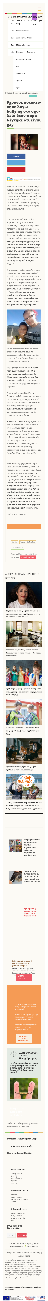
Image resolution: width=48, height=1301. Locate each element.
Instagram (24, 1159)
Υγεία (18, 87)
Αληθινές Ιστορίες (28, 557)
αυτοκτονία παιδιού (27, 542)
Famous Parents (22, 31)
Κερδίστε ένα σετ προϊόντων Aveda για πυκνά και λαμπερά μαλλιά (26, 1027)
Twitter (17, 1159)
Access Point (24, 1256)
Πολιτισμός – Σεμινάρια (25, 52)
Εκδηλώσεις (29, 18)
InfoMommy (14, 18)
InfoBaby (9, 93)
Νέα (17, 66)
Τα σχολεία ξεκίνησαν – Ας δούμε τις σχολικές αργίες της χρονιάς (25, 1006)
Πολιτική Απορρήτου (24, 1287)
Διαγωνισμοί (35, 18)
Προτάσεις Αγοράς (23, 59)
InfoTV (24, 18)
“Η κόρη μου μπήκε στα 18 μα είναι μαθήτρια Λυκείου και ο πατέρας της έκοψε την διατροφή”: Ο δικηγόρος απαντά (24, 1067)
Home (6, 16)
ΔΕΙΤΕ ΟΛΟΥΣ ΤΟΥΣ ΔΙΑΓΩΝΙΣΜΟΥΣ (24, 1038)
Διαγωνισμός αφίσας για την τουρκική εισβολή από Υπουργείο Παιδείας (26, 1016)
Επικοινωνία (32, 1246)
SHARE (16, 156)
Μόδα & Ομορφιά (23, 45)
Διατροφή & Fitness (24, 38)
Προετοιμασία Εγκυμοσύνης (25, 93)
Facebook (10, 1159)
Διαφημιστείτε (16, 1246)
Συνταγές (40, 18)
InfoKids (9, 18)
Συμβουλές (20, 73)
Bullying (14, 542)
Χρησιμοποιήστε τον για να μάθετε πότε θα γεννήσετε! (30, 912)
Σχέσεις (19, 80)
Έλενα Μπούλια (17, 548)
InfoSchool (19, 18)
